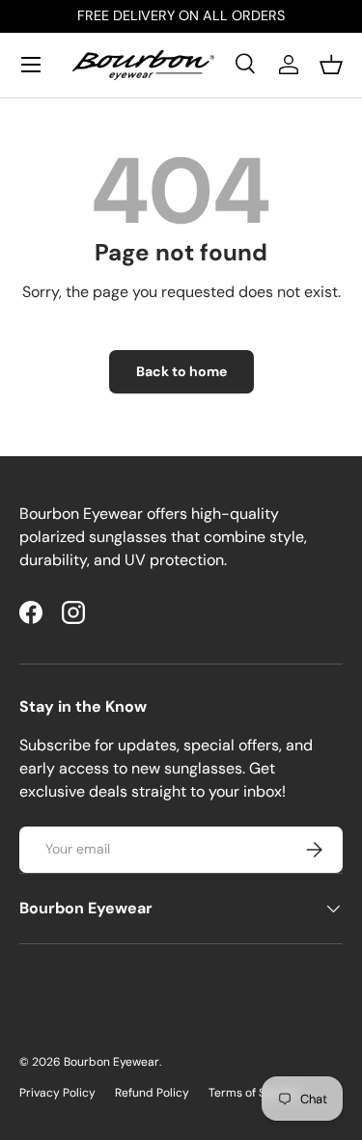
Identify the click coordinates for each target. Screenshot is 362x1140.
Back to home (181, 371)
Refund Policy (152, 1092)
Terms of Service (254, 1092)
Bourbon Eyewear (111, 1062)
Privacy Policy (57, 1092)
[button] (331, 64)
